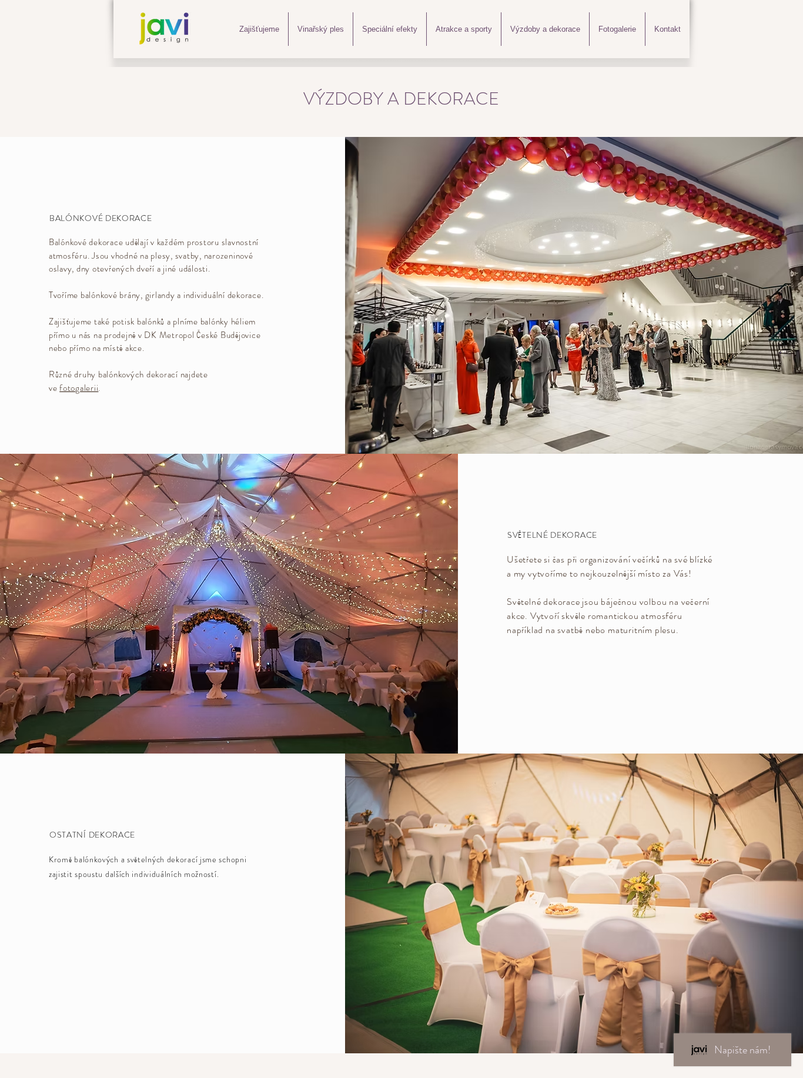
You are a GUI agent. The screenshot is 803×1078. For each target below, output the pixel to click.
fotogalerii (78, 387)
